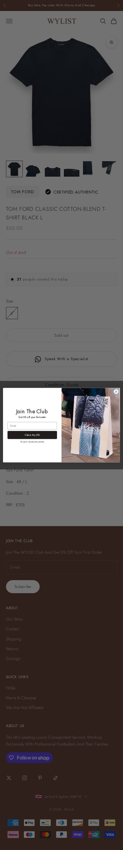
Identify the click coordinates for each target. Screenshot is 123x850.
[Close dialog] (116, 391)
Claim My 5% (32, 435)
